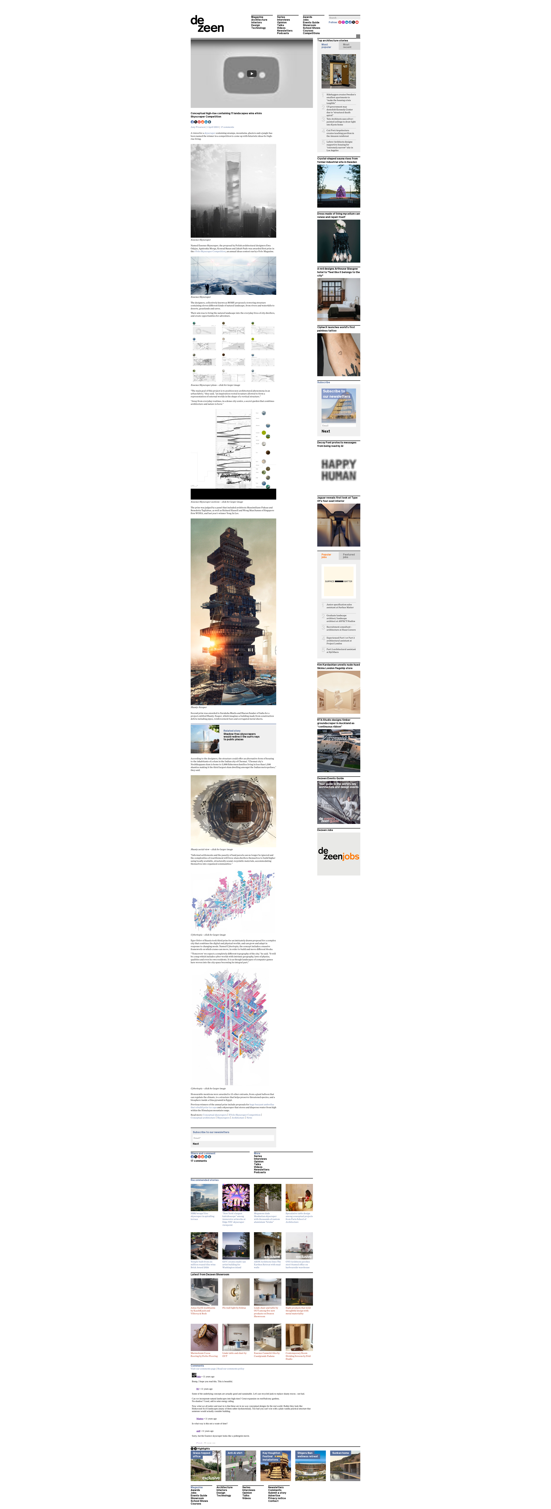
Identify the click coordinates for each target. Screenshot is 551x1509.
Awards (307, 17)
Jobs (306, 19)
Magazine (257, 17)
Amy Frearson (198, 126)
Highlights (203, 1448)
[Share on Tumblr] (209, 122)
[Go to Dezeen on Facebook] (350, 22)
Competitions (311, 33)
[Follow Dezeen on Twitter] (353, 22)
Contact (273, 1501)
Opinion (282, 22)
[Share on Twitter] (196, 122)
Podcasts (283, 33)
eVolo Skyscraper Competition (210, 251)
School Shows (311, 28)
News (249, 1117)
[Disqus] (252, 1407)
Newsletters (285, 30)
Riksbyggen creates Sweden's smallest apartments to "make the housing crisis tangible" (341, 98)
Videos (281, 28)
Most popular (326, 45)
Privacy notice (277, 1498)
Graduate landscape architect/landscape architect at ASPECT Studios (341, 618)
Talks (280, 25)
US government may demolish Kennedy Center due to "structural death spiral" (340, 111)
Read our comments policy (230, 1368)
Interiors (256, 22)
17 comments (227, 126)
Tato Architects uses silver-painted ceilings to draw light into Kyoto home (341, 121)
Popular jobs (326, 555)
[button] (358, 36)
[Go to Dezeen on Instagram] (343, 22)
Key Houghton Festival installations (271, 1456)
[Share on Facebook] (192, 122)
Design (255, 25)
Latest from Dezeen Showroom (210, 1274)
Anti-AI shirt (235, 1453)
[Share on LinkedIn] (206, 122)
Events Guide (311, 22)
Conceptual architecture (203, 1117)
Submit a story (277, 1493)
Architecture (259, 19)
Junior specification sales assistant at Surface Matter (340, 606)
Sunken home (340, 1453)
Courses (308, 30)
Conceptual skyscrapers (215, 1115)
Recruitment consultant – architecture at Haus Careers (341, 628)
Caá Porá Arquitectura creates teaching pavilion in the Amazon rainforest (340, 133)
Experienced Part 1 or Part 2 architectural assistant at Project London (341, 640)
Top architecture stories (332, 40)
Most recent (347, 45)
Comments (275, 1490)
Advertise (274, 1495)
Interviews (283, 19)
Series (281, 17)
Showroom (309, 25)
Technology (258, 28)
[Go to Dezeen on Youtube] (357, 22)
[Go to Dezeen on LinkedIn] (347, 22)
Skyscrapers (223, 1117)
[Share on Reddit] (202, 122)
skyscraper (209, 133)
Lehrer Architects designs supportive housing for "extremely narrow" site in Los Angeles (340, 146)
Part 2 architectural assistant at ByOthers (341, 650)
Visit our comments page (203, 1368)
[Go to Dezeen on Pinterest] (340, 22)
